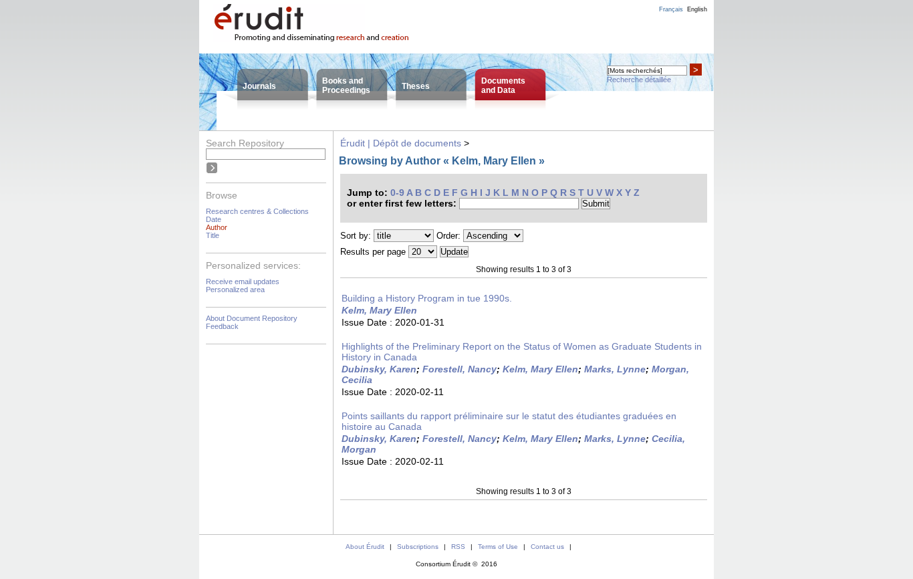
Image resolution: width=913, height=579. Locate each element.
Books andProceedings (346, 85)
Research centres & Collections (257, 211)
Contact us (547, 546)
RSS (458, 546)
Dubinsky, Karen (379, 369)
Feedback (222, 326)
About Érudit (365, 546)
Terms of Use (498, 546)
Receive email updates (242, 281)
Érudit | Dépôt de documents (400, 143)
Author (216, 227)
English (697, 9)
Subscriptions (417, 546)
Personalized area (235, 289)
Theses (416, 86)
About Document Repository (251, 318)
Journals (259, 86)
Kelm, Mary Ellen (379, 310)
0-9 (397, 192)
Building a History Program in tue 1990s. (427, 298)
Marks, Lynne (615, 369)
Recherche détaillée (639, 80)
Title (212, 235)
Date (213, 219)
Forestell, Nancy (459, 369)
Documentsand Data (503, 85)
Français (671, 9)
